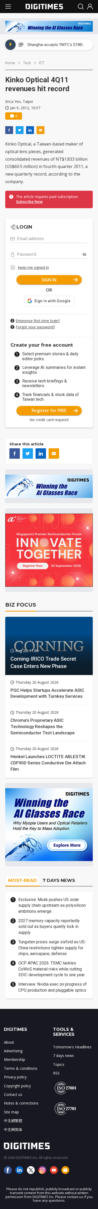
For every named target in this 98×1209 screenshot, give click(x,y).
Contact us (13, 1094)
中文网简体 (13, 1129)
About (9, 1042)
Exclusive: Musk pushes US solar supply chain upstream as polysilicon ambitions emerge (52, 905)
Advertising (13, 1050)
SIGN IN (49, 280)
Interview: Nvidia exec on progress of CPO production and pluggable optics (52, 987)
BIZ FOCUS (20, 605)
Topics (58, 1064)
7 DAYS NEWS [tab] (59, 880)
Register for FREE (49, 410)
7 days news (63, 1055)
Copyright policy (17, 1085)
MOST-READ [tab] (22, 880)
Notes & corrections (21, 1103)
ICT (41, 63)
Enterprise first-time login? (38, 320)
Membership (14, 1059)
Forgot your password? (35, 326)
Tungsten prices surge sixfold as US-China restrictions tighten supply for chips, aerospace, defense (52, 947)
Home (10, 63)
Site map (11, 1111)
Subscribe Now (29, 201)
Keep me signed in (33, 267)
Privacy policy (15, 1076)
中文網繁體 (13, 1120)
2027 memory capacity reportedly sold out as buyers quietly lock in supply (49, 926)
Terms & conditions (20, 1068)
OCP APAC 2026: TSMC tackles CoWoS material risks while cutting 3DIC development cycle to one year (51, 969)
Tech (27, 63)
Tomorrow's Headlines (72, 1046)
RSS (56, 1073)
